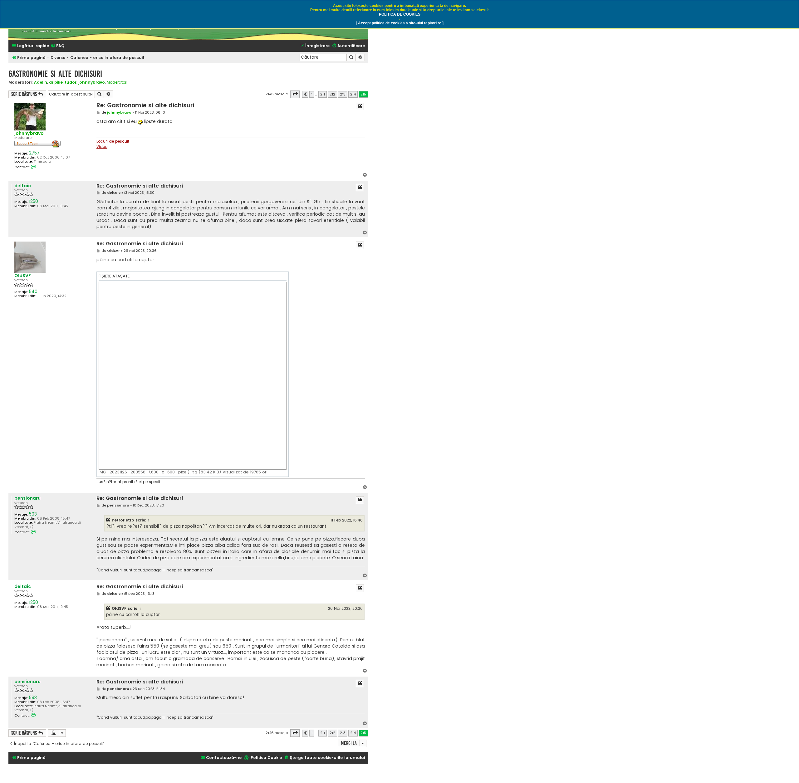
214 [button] (353, 94)
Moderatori (117, 82)
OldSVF (22, 276)
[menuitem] (57, 46)
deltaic (22, 186)
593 (33, 514)
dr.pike (56, 82)
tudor (70, 82)
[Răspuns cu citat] (360, 106)
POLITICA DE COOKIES (399, 14)
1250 (33, 201)
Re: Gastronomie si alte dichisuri (145, 105)
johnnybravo (91, 82)
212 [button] (332, 94)
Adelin (40, 82)
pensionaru (27, 498)
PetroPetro (123, 520)
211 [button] (322, 94)
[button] (295, 94)
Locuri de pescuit (112, 141)
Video (101, 146)
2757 (34, 153)
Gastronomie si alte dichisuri (55, 74)
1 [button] (311, 94)
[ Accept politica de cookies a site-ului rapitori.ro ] (400, 23)
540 (33, 292)
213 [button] (343, 94)
